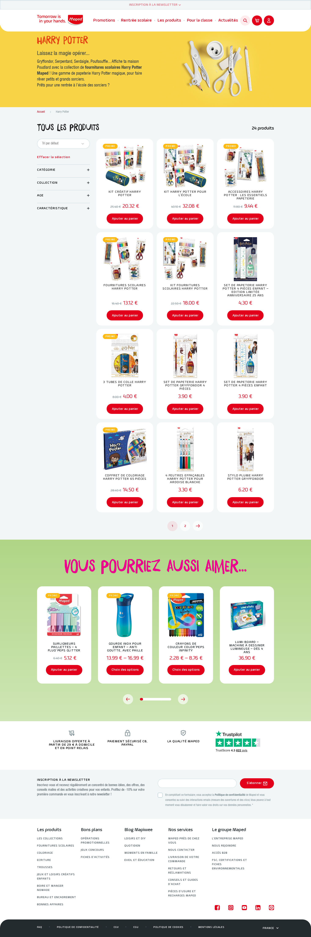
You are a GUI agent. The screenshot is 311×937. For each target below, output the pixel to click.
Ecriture (44, 860)
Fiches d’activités (95, 857)
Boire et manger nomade (50, 888)
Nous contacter (181, 850)
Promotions (104, 20)
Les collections (50, 838)
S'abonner (254, 783)
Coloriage (45, 853)
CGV (116, 927)
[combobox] (59, 144)
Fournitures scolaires (55, 845)
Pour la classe (199, 20)
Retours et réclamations (179, 870)
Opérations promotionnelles (95, 840)
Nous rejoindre (224, 845)
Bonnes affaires (50, 904)
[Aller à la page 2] (198, 526)
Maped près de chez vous (184, 840)
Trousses (45, 867)
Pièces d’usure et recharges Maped (182, 893)
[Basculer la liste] (83, 143)
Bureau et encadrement (56, 897)
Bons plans (91, 830)
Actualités (228, 20)
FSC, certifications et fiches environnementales (229, 864)
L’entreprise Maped (227, 838)
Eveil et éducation (139, 860)
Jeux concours (92, 850)
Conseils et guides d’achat (183, 882)
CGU (136, 927)
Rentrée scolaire (136, 20)
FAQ (39, 927)
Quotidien (132, 845)
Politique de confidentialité (230, 795)
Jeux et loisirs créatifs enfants (56, 876)
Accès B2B (219, 853)
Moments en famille (141, 853)
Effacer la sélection (53, 157)
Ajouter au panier (64, 670)
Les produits (169, 20)
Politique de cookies (168, 927)
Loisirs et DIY (135, 838)
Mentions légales (211, 927)
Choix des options (125, 670)
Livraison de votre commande (183, 859)
